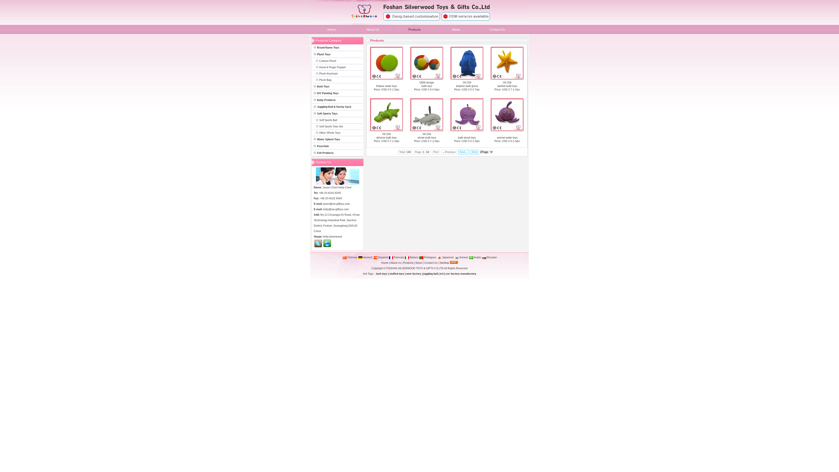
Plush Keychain (328, 73)
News (419, 262)
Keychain (323, 146)
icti (442, 273)
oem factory (413, 273)
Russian (491, 257)
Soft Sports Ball (328, 120)
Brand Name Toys (328, 47)
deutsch (367, 257)
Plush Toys (324, 54)
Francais (398, 257)
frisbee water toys (386, 86)
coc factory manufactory (461, 273)
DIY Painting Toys (328, 93)
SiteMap (444, 262)
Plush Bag (325, 80)
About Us (395, 262)
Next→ (464, 152)
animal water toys (507, 137)
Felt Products (325, 152)
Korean (463, 257)
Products (377, 40)
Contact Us (430, 262)
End (474, 152)
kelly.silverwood (332, 236)
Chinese (352, 257)
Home (384, 262)
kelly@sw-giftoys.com (336, 209)
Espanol (383, 257)
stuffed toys (396, 273)
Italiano (413, 257)
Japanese (447, 257)
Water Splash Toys (328, 139)
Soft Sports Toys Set (331, 126)
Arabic (477, 257)
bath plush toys (467, 137)
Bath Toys (323, 86)
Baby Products (326, 100)
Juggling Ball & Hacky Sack (334, 106)
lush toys (381, 273)
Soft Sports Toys (327, 113)
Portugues (429, 257)
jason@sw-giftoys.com (336, 203)
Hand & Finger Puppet (332, 67)
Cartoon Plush (327, 60)
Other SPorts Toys (329, 132)
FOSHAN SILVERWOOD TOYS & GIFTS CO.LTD (415, 268)
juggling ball (430, 273)
